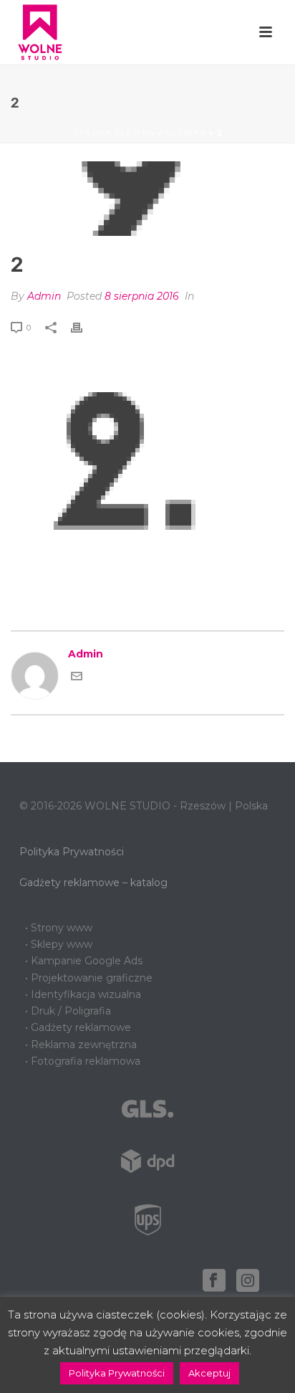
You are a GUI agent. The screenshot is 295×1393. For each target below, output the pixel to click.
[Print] (84, 327)
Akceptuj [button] (209, 1373)
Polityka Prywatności (71, 851)
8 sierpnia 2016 (142, 296)
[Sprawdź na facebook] (214, 1281)
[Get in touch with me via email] (76, 678)
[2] (147, 198)
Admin (44, 296)
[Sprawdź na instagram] (247, 1281)
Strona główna (113, 133)
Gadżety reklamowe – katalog (93, 882)
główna (185, 133)
